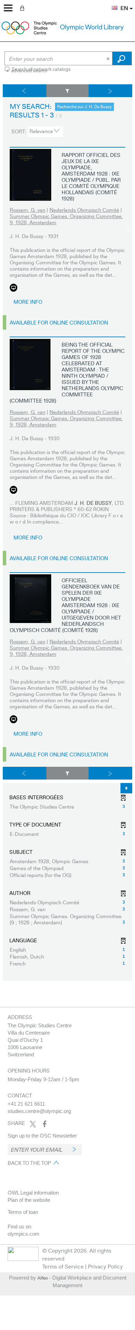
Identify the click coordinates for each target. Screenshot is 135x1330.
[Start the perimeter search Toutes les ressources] (122, 58)
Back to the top (29, 1162)
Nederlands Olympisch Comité (84, 210)
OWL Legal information (33, 1193)
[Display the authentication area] (23, 7)
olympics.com (23, 1234)
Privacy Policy (105, 1266)
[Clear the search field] (108, 58)
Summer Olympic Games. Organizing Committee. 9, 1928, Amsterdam (66, 219)
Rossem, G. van (27, 210)
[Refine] (67, 90)
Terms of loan (23, 1212)
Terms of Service (63, 1266)
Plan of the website (29, 1200)
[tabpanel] (67, 532)
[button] (67, 806)
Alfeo (42, 1278)
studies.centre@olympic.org (39, 1111)
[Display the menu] (8, 8)
